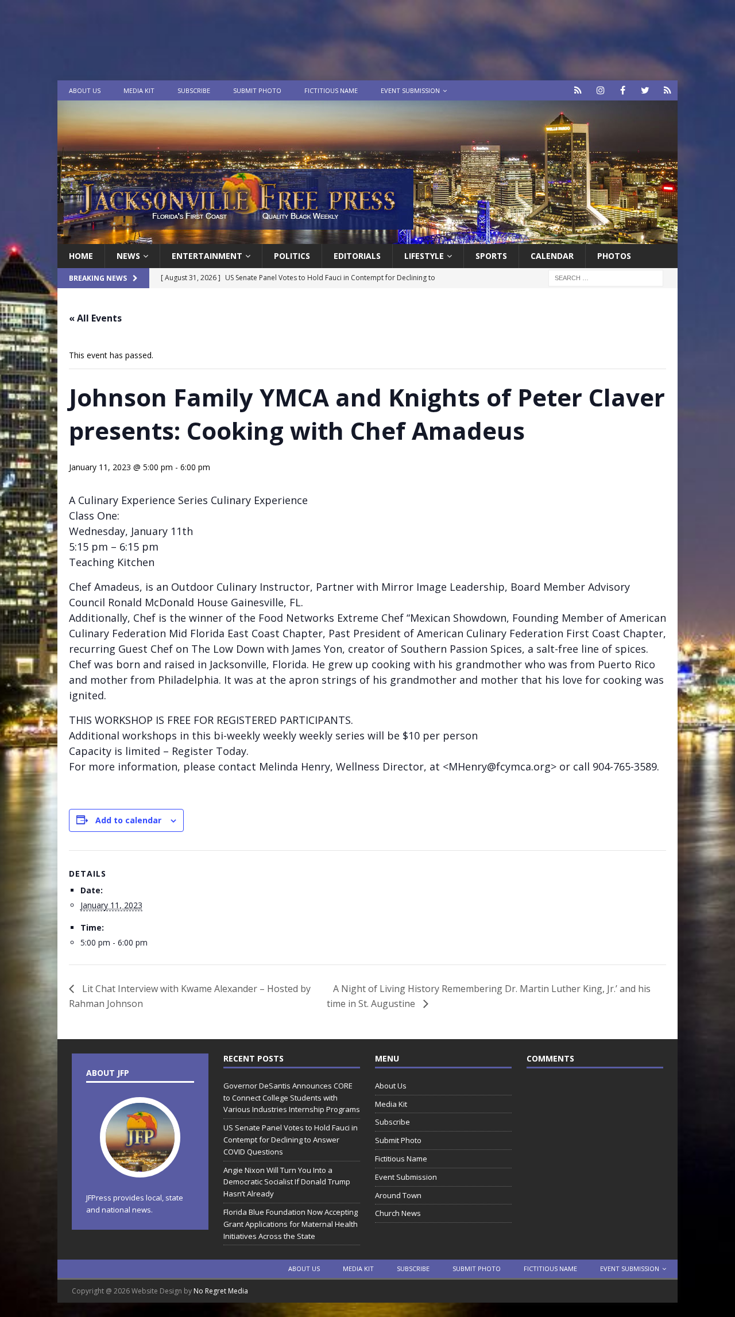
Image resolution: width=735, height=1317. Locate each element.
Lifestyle (424, 255)
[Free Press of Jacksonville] (367, 237)
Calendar (552, 255)
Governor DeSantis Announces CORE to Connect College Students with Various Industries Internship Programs (291, 1097)
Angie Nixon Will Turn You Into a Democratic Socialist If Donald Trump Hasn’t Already (286, 1182)
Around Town (398, 1195)
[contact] (578, 90)
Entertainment (207, 255)
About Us (84, 90)
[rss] (667, 90)
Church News (398, 1213)
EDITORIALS (357, 255)
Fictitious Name (331, 90)
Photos (614, 255)
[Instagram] (600, 90)
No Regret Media (221, 1291)
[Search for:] (605, 277)
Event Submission (410, 90)
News (128, 255)
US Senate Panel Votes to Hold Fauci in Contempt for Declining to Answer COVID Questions (290, 1139)
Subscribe (193, 90)
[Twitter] (645, 90)
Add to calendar (128, 820)
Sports (491, 255)
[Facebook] (623, 90)
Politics (292, 255)
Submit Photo (257, 90)
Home (81, 255)
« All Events (95, 318)
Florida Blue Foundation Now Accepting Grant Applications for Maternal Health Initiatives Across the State (290, 1224)
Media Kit (138, 90)
